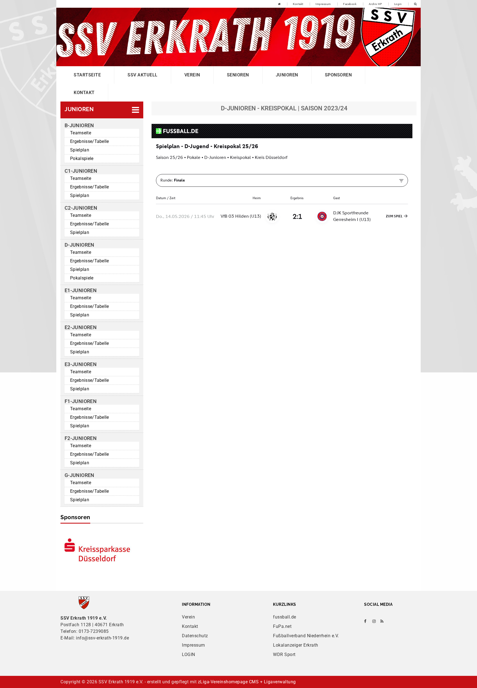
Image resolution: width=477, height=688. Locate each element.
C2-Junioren (81, 208)
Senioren (238, 75)
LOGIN (188, 654)
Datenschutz (195, 635)
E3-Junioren (81, 364)
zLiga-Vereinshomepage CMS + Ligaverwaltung (247, 681)
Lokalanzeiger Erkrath (295, 645)
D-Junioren (79, 245)
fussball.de (284, 617)
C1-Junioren (81, 171)
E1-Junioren (81, 290)
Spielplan (79, 150)
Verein (192, 75)
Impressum (323, 4)
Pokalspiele (82, 158)
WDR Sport (284, 654)
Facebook (349, 4)
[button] (102, 110)
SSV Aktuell (143, 75)
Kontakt (298, 4)
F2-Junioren (81, 438)
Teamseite (80, 132)
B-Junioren (79, 125)
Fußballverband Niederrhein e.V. (306, 635)
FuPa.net (282, 626)
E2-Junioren (81, 327)
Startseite (87, 75)
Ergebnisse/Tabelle (89, 141)
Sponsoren (338, 75)
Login (398, 4)
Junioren (287, 75)
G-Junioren (79, 475)
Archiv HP (375, 4)
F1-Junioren (81, 401)
